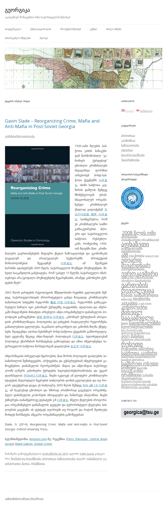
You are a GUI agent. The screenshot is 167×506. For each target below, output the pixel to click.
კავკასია (129, 303)
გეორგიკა (17, 9)
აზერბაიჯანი (129, 237)
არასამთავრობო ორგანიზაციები (140, 239)
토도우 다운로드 (80, 346)
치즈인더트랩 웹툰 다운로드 (91, 214)
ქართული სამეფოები (133, 384)
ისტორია (127, 150)
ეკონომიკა (128, 140)
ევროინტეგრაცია (132, 269)
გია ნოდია (136, 255)
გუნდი (93, 29)
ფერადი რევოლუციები (136, 381)
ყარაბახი (152, 384)
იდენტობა (141, 298)
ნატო (124, 323)
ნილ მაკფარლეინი (132, 330)
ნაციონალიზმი (144, 322)
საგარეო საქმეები (133, 155)
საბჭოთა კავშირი (139, 353)
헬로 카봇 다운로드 (63, 302)
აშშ (124, 255)
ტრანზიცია (38, 463)
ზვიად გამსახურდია (139, 295)
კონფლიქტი (134, 307)
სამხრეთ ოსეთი (139, 363)
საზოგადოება (66, 458)
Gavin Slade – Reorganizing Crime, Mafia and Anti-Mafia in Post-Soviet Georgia (52, 123)
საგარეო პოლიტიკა (132, 359)
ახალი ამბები (113, 29)
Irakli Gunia (87, 454)
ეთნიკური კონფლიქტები (137, 277)
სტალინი (142, 367)
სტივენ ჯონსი (132, 370)
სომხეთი (128, 367)
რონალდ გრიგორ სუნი (136, 339)
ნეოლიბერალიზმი (137, 326)
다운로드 (66, 263)
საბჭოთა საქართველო (138, 356)
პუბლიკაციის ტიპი (40, 29)
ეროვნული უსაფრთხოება (136, 280)
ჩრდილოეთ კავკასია (135, 387)
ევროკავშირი (139, 273)
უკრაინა (147, 375)
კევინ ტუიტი (145, 303)
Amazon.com (38, 439)
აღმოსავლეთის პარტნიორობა (131, 249)
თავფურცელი (13, 29)
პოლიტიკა (49, 458)
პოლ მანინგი (132, 336)
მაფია (26, 463)
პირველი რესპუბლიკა (135, 333)
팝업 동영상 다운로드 (51, 317)
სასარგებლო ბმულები (18, 38)
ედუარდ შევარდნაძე (136, 262)
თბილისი (126, 299)
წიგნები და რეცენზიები (26, 458)
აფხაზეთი (135, 244)
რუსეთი (132, 344)
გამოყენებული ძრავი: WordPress (24, 498)
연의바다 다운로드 (36, 375)
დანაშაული (94, 458)
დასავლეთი (152, 255)
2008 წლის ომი (139, 232)
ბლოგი (44, 38)
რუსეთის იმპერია (137, 348)
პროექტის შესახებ (70, 29)
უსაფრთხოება (130, 160)
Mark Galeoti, (33, 444)
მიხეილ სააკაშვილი (137, 314)
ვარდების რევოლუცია (137, 287)
